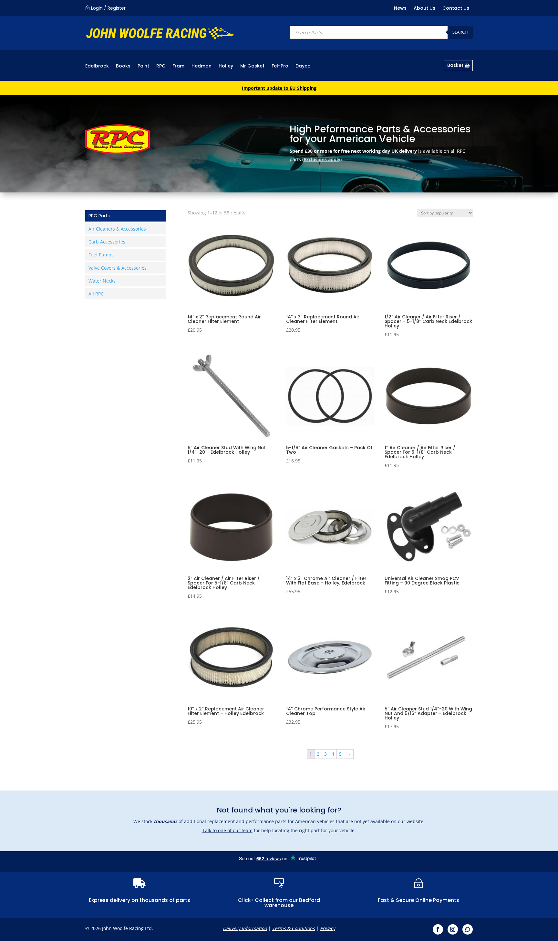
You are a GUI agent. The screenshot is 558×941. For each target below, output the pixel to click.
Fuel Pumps (101, 255)
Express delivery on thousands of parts (139, 900)
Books (123, 66)
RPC (160, 66)
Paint (143, 66)
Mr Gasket (252, 66)
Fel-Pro (280, 66)
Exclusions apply (322, 159)
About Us (424, 8)
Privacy (327, 928)
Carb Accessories (106, 242)
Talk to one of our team (227, 830)
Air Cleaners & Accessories (117, 229)
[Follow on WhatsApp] (467, 929)
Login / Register (108, 8)
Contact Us (455, 8)
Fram (178, 66)
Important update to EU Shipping (279, 88)
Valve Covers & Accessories (117, 268)
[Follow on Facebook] (438, 929)
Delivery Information (245, 928)
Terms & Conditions (293, 928)
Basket (455, 65)
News (400, 8)
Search (460, 32)
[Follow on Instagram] (453, 929)
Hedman (201, 66)
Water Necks (102, 281)
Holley (226, 66)
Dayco (303, 66)
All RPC (96, 294)
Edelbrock (97, 66)
